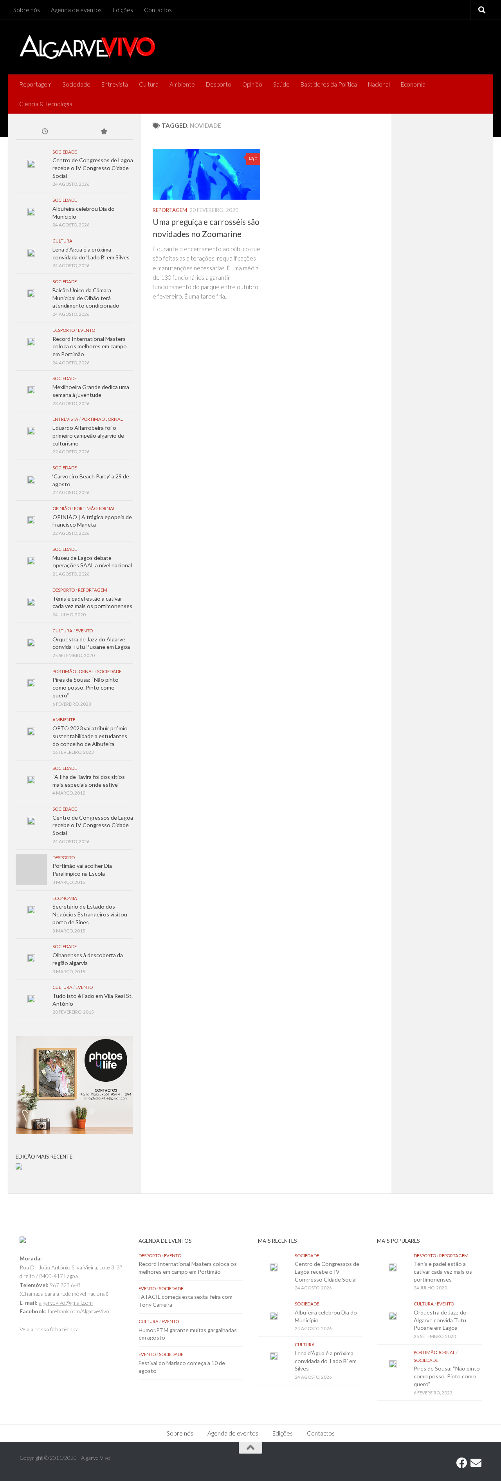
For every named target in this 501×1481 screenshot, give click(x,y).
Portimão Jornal (102, 419)
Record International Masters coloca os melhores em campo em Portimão (89, 346)
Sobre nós (26, 9)
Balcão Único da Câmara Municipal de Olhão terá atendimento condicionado (85, 298)
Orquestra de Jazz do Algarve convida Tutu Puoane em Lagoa (440, 1320)
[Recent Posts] (45, 132)
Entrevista (114, 84)
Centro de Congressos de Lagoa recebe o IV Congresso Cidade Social (92, 168)
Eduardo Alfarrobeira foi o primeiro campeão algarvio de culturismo (88, 435)
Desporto (218, 84)
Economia (413, 84)
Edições (123, 9)
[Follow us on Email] (475, 1462)
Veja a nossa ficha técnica (49, 1329)
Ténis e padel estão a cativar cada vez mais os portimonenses (443, 1271)
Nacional (379, 84)
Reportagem (35, 84)
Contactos (158, 9)
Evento (86, 330)
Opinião (252, 84)
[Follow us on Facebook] (461, 1462)
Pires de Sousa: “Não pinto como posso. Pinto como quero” (85, 687)
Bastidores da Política (329, 84)
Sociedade (76, 84)
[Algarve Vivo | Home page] (87, 47)
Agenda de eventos (76, 9)
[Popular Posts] (103, 132)
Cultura (149, 84)
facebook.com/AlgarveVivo (78, 1311)
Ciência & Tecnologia (45, 103)
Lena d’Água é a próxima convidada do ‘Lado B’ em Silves (326, 1361)
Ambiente (182, 84)
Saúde (281, 84)
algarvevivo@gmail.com (66, 1302)
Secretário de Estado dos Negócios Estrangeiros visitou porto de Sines (89, 914)
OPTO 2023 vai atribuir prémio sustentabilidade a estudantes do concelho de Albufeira (90, 736)
